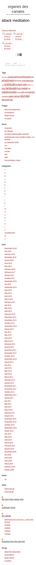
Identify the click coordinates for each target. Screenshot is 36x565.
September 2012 (11, 359)
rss (6, 479)
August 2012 (9, 362)
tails (6, 154)
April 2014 (8, 311)
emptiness (8, 80)
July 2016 (8, 284)
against (11, 76)
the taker (8, 148)
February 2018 (10, 269)
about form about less (12, 109)
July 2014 (8, 305)
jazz (4, 88)
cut (6, 145)
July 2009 (8, 454)
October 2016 (9, 278)
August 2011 (9, 398)
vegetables (5, 96)
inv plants (8, 118)
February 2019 (10, 254)
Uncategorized (10, 233)
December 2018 (10, 257)
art (16, 76)
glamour (14, 65)
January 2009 (9, 469)
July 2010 (8, 434)
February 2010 (10, 445)
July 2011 (8, 401)
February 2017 (10, 272)
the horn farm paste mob (12, 499)
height (28, 85)
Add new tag (5, 77)
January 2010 (9, 448)
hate (25, 84)
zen (24, 65)
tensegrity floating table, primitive (17, 134)
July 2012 (8, 365)
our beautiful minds (12, 142)
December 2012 (10, 350)
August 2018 (9, 260)
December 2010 (10, 419)
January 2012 (9, 383)
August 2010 (9, 431)
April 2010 (8, 440)
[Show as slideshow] (9, 30)
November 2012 (10, 353)
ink (32, 84)
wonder (25, 96)
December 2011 (10, 386)
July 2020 (8, 251)
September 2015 (11, 287)
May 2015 (8, 293)
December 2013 (10, 317)
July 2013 (8, 332)
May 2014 (8, 308)
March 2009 (9, 463)
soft (22, 92)
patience (7, 92)
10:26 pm (7, 63)
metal (18, 65)
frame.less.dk (9, 489)
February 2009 (10, 466)
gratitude (9, 84)
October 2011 (9, 392)
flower (9, 65)
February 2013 (10, 344)
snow (18, 92)
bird (20, 76)
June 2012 (8, 368)
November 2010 (10, 422)
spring (32, 91)
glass (3, 84)
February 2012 (10, 380)
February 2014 (10, 314)
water (11, 96)
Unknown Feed (8, 507)
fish (6, 65)
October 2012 (9, 356)
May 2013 (8, 335)
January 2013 (9, 347)
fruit (24, 80)
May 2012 (8, 371)
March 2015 (9, 299)
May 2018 (8, 266)
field (6, 157)
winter (17, 96)
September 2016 (11, 281)
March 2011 (9, 410)
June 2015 (8, 290)
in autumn (8, 128)
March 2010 (9, 442)
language (11, 88)
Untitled (7, 525)
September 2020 (11, 248)
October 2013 (9, 323)
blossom (26, 76)
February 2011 (10, 413)
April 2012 (8, 374)
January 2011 (9, 416)
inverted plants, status (12, 160)
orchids (7, 151)
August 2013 (9, 329)
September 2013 (11, 326)
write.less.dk (9, 492)
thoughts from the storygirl (13, 541)
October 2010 (9, 425)
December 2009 (10, 451)
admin (15, 63)
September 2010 (11, 428)
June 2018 (8, 263)
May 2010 (8, 437)
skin (21, 65)
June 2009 (8, 457)
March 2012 (9, 377)
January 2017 (9, 275)
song (26, 92)
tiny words (6, 516)
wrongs (5, 99)
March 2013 (9, 341)
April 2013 (8, 338)
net (29, 88)
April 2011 (8, 407)
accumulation (9, 112)
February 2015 (10, 302)
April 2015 (8, 296)
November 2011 (10, 389)
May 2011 (8, 404)
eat (32, 77)
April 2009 (8, 460)
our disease (9, 131)
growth (19, 84)
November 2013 (10, 320)
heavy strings (9, 115)
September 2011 (11, 395)
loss (19, 88)
